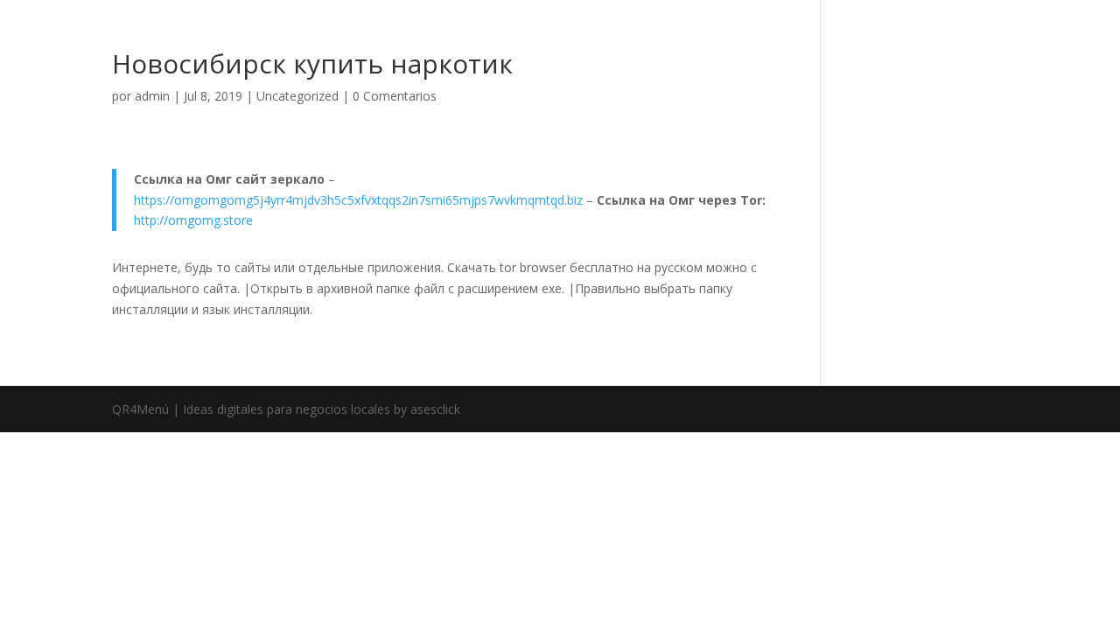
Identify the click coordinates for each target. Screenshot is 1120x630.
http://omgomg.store (193, 220)
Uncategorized (297, 96)
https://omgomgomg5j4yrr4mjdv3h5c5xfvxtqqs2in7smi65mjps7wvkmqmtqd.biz (358, 200)
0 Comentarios (395, 96)
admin (152, 96)
